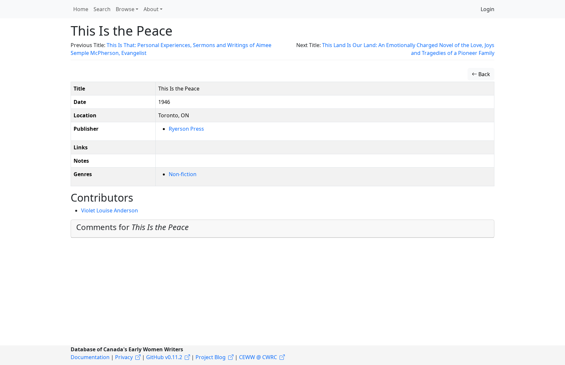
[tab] (282, 229)
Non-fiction (183, 174)
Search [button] (102, 9)
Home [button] (80, 9)
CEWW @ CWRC (258, 357)
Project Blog (211, 357)
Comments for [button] (132, 227)
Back (483, 74)
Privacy (124, 357)
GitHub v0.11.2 (164, 357)
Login (487, 9)
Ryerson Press (186, 128)
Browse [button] (125, 9)
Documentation (90, 357)
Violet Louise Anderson (109, 210)
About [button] (151, 9)
